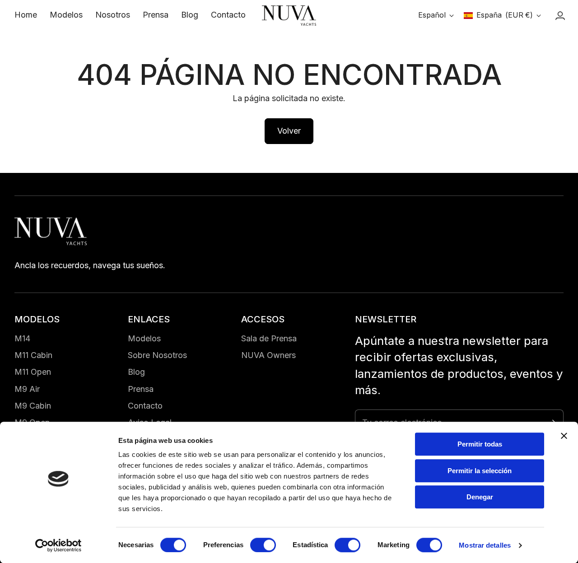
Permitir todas (479, 444)
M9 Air (27, 389)
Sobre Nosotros (157, 355)
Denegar (479, 497)
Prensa (141, 389)
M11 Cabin (33, 355)
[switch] (263, 545)
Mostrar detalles (485, 545)
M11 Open (32, 372)
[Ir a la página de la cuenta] (560, 16)
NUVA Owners (268, 355)
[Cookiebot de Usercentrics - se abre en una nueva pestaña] (58, 545)
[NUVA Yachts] (289, 15)
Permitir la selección (479, 471)
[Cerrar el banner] (564, 436)
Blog (136, 372)
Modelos (144, 338)
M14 (22, 338)
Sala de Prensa (269, 338)
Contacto (145, 405)
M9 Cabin (32, 405)
